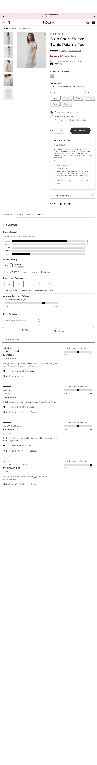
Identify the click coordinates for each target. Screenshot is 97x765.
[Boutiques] (9, 22)
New (14, 29)
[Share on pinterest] (69, 204)
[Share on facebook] (61, 204)
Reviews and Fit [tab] (9, 214)
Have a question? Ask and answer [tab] (30, 214)
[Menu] (3, 22)
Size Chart (91, 92)
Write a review (74, 51)
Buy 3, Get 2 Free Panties (48, 14)
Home (6, 29)
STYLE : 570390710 (60, 145)
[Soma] (48, 22)
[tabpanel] (48, 355)
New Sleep (24, 29)
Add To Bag (80, 131)
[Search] (87, 22)
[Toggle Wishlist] (43, 35)
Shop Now (45, 17)
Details (73, 56)
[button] (93, 22)
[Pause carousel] (94, 16)
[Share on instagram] (65, 204)
